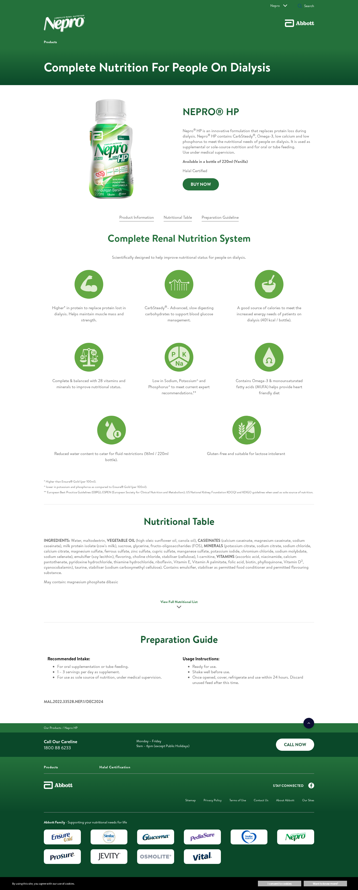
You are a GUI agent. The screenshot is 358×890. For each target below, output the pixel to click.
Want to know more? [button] (325, 883)
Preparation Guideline (220, 217)
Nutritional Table (178, 217)
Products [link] (50, 42)
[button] (300, 6)
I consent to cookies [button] (280, 883)
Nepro (275, 5)
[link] (201, 184)
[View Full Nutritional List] (179, 608)
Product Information (136, 217)
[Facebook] (311, 786)
